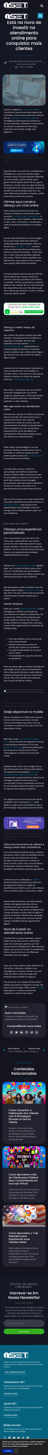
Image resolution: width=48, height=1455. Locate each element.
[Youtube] (14, 1437)
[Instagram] (5, 1437)
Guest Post (30, 64)
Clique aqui (24, 1444)
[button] (41, 5)
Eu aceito (8, 1451)
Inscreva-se (24, 1331)
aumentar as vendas (30, 109)
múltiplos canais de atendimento (26, 216)
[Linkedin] (27, 1437)
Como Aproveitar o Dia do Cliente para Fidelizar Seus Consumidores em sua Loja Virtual (23, 1179)
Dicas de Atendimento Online (21, 61)
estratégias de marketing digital (23, 118)
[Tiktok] (23, 1437)
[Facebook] (9, 1437)
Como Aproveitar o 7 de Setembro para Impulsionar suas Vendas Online (23, 1237)
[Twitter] (18, 1437)
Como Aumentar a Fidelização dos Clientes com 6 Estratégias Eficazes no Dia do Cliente (24, 1116)
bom (17, 565)
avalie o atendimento (29, 608)
